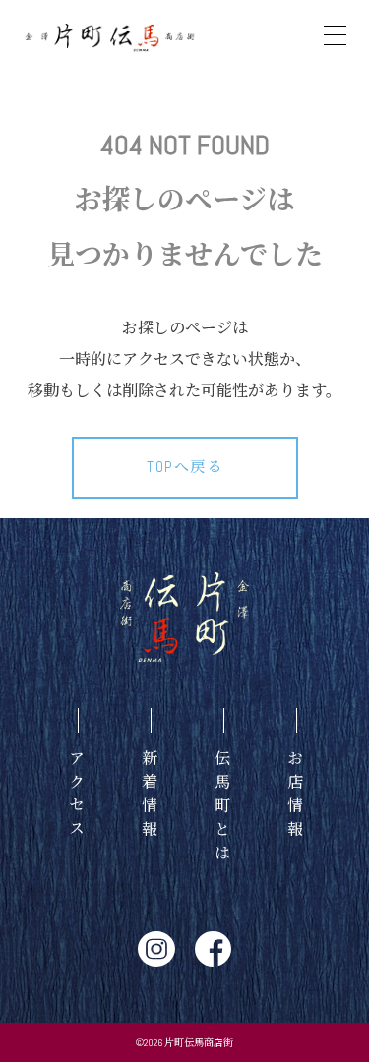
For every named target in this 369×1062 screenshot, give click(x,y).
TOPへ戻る (184, 466)
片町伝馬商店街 (198, 1042)
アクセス (76, 796)
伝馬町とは (222, 808)
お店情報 (294, 796)
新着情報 (149, 796)
